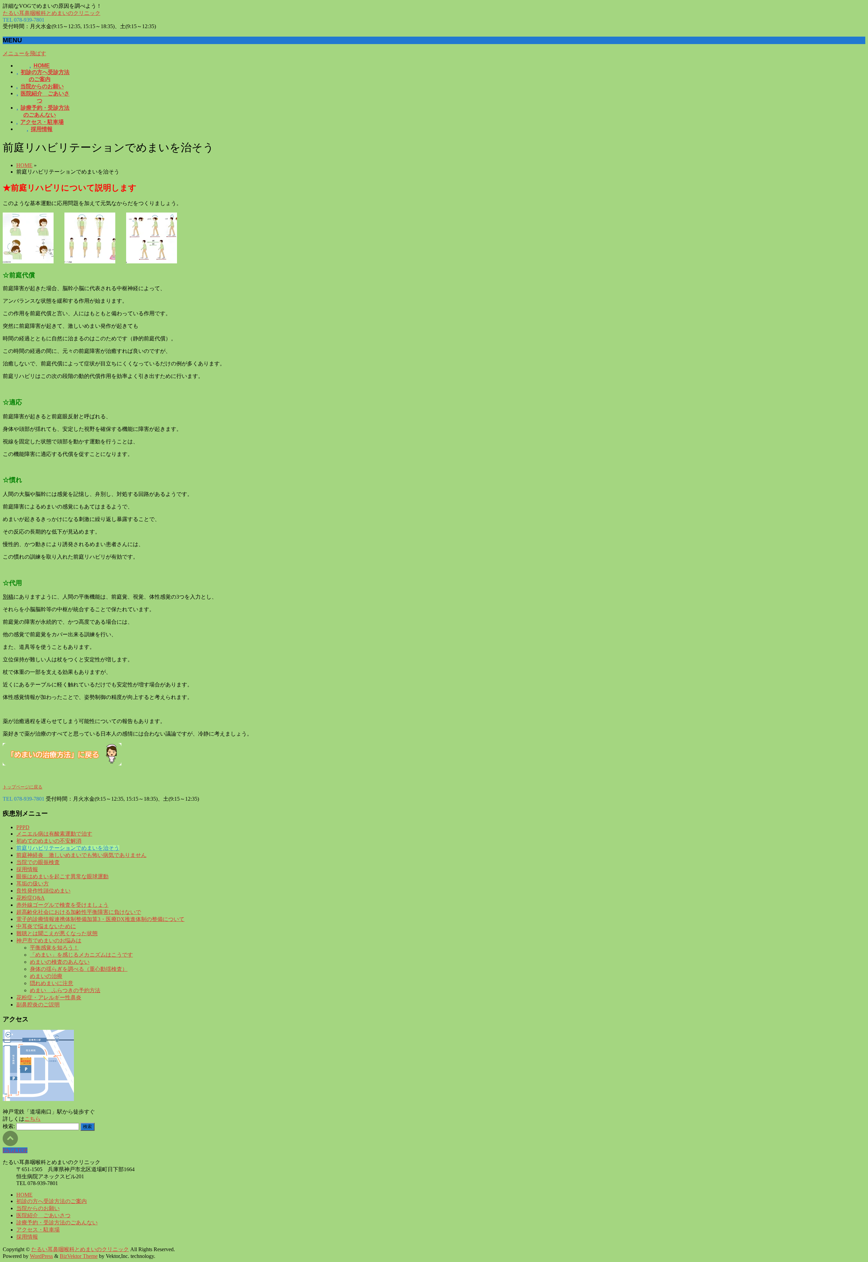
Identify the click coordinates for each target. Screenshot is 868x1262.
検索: (9, 1126)
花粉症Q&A (30, 898)
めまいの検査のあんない (60, 962)
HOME (24, 165)
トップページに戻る (22, 786)
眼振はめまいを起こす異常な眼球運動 (62, 876)
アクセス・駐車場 (38, 1230)
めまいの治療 (46, 976)
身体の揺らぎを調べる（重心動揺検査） (78, 969)
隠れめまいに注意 (51, 983)
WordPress (41, 1256)
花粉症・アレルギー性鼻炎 (48, 997)
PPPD (22, 827)
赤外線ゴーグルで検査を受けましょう (62, 905)
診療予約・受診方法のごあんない (57, 1222)
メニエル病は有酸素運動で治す (54, 834)
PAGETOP (15, 1150)
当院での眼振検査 (38, 862)
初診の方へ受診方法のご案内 (51, 1201)
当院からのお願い (38, 1208)
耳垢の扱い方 (32, 883)
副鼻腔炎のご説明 (38, 1004)
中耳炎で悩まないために (46, 926)
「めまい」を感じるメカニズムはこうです (81, 955)
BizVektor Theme (79, 1256)
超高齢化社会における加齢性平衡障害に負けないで (78, 912)
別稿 (8, 597)
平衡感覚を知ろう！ (54, 947)
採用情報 (27, 869)
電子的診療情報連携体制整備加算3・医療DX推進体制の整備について (100, 919)
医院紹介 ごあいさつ (43, 1215)
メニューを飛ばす (24, 53)
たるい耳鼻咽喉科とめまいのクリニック (51, 13)
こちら (32, 1119)
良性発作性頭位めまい (43, 891)
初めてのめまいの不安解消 (48, 841)
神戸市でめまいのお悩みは (48, 940)
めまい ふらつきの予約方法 (65, 990)
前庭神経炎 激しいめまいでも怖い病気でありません (81, 855)
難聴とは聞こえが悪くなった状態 (57, 933)
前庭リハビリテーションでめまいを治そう (67, 848)
